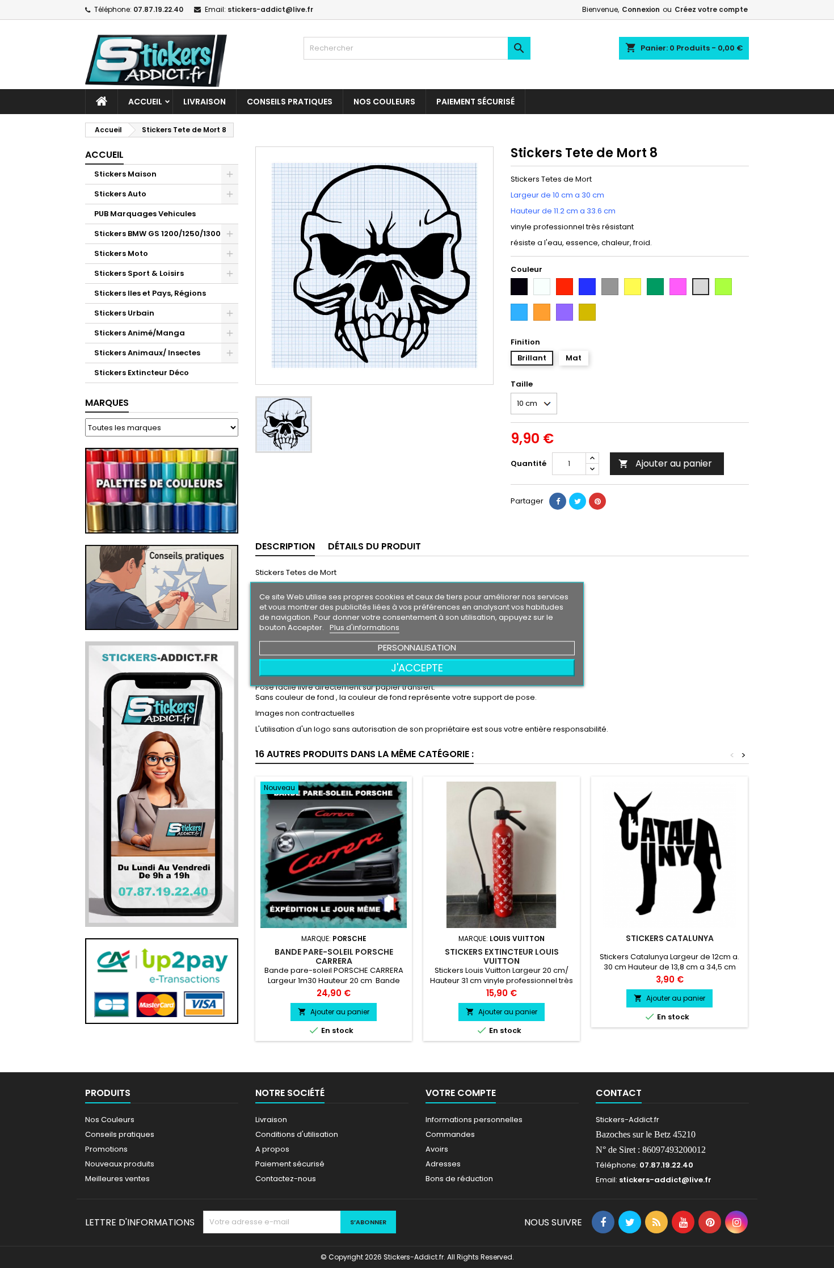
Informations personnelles (474, 1119)
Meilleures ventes (117, 1178)
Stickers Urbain (124, 313)
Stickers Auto (120, 193)
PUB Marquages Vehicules (145, 213)
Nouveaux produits (119, 1163)
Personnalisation (417, 647)
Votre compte (461, 1092)
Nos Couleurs (384, 101)
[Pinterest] (597, 501)
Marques (107, 402)
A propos (272, 1149)
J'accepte (417, 668)
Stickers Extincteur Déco (141, 372)
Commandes (450, 1134)
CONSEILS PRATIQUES (289, 101)
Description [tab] (285, 546)
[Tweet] (577, 501)
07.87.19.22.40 (158, 9)
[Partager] (557, 501)
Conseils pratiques (119, 1134)
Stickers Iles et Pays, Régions (150, 293)
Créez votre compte (711, 9)
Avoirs (437, 1149)
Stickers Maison (125, 174)
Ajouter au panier (665, 463)
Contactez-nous (285, 1178)
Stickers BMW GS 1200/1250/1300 (157, 233)
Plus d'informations (364, 627)
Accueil (145, 101)
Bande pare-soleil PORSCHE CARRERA (334, 956)
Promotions (106, 1149)
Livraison (204, 101)
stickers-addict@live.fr (270, 9)
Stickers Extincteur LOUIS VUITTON (502, 956)
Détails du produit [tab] (374, 546)
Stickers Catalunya (670, 938)
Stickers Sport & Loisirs (139, 273)
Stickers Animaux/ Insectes (147, 352)
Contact (619, 1092)
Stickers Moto (121, 253)
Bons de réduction (459, 1178)
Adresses (443, 1163)
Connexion (641, 9)
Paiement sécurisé (475, 101)
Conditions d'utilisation (296, 1134)
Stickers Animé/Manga (139, 333)
